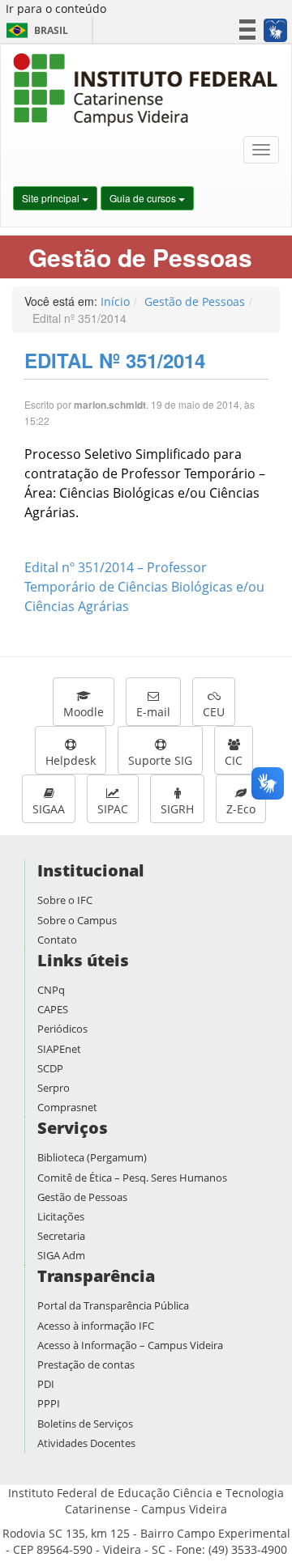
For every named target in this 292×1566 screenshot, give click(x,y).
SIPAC (112, 809)
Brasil (34, 30)
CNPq (51, 989)
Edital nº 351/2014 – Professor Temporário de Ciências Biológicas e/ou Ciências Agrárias (144, 586)
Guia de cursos (144, 198)
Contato (57, 939)
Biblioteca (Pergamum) (92, 1157)
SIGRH (177, 809)
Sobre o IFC (64, 900)
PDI (45, 1384)
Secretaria (61, 1236)
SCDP (50, 1068)
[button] (274, 30)
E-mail (153, 711)
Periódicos (62, 1028)
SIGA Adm (61, 1255)
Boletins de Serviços (85, 1423)
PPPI (48, 1403)
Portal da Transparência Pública (113, 1305)
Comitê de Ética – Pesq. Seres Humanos (132, 1177)
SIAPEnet (59, 1049)
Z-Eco (241, 809)
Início (115, 301)
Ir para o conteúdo (56, 8)
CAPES (52, 1009)
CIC (234, 760)
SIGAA (48, 809)
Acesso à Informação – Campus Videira (130, 1345)
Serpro (53, 1087)
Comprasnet (67, 1107)
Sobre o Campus (77, 920)
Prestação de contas (86, 1364)
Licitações (60, 1216)
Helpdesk (70, 760)
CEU (214, 711)
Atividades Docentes (86, 1443)
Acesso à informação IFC (95, 1325)
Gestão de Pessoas (194, 301)
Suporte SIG (160, 760)
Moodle (83, 711)
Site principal (52, 198)
